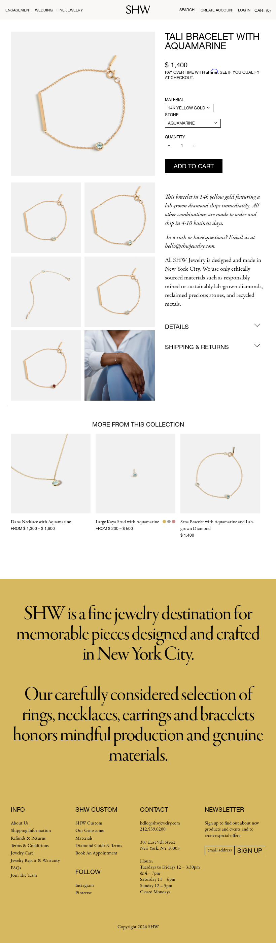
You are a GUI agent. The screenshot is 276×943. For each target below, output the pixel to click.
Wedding (44, 10)
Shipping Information (31, 831)
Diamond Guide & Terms (98, 846)
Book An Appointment (96, 853)
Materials (84, 838)
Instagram (84, 885)
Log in (244, 10)
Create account (217, 10)
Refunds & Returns (28, 838)
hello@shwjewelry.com (160, 823)
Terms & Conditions (30, 846)
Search (187, 9)
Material (174, 99)
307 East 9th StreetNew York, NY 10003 (160, 845)
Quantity (175, 136)
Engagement (18, 10)
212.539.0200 (153, 829)
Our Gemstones (89, 831)
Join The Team (24, 875)
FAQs (16, 868)
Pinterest (83, 893)
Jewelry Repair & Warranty (35, 860)
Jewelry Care (22, 853)
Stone (171, 114)
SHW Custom (88, 823)
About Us (20, 823)
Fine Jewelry (70, 10)
